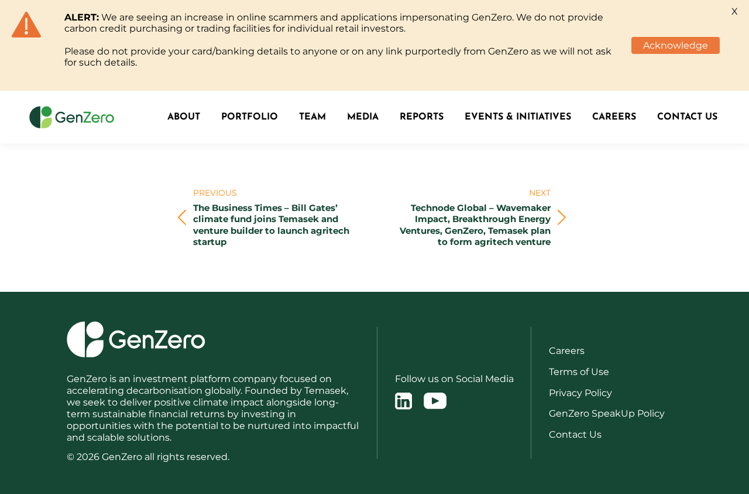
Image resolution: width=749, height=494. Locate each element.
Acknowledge (675, 45)
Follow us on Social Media (454, 378)
